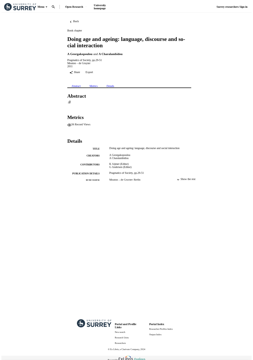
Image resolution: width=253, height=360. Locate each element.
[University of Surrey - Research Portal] (20, 7)
